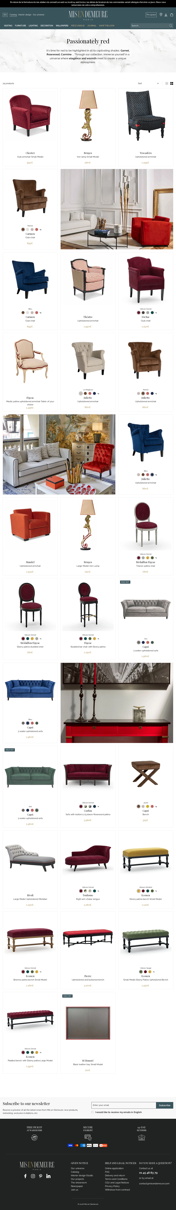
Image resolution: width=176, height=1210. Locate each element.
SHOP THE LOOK (106, 26)
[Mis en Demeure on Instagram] (33, 1176)
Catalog (13, 15)
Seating (8, 26)
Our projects (77, 1179)
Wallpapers (62, 26)
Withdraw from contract (117, 1189)
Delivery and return (115, 1175)
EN (5, 15)
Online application (114, 1168)
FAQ (107, 1172)
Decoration (47, 26)
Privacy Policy (112, 1186)
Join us (74, 1189)
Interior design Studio (82, 1175)
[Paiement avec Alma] (103, 1146)
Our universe (38, 15)
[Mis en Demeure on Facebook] (25, 1176)
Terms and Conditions (116, 1179)
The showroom (79, 1182)
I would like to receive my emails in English (118, 1112)
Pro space (151, 15)
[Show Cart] (171, 15)
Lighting (33, 26)
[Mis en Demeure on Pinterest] (40, 1176)
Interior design (24, 15)
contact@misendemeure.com (154, 1183)
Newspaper (77, 1186)
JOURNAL (91, 26)
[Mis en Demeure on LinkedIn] (48, 1175)
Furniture (20, 26)
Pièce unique (78, 26)
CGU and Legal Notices (117, 1182)
